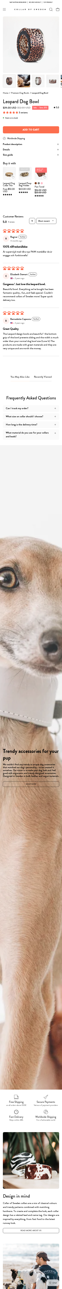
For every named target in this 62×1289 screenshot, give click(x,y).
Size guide (8, 154)
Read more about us (31, 1230)
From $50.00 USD (9, 190)
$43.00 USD (25, 189)
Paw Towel (39, 186)
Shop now (31, 784)
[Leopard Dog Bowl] (9, 81)
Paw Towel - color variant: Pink (42, 183)
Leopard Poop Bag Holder (25, 184)
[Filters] (32, 221)
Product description (12, 144)
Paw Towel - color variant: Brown (36, 183)
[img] (56, 107)
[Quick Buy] (13, 177)
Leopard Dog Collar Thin (9, 184)
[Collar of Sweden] (31, 9)
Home (5, 92)
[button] (51, 9)
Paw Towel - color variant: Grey (39, 183)
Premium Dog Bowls (20, 92)
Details (6, 149)
